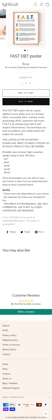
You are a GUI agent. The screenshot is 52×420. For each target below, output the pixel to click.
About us (6, 378)
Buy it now (26, 102)
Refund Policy (9, 349)
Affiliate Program (10, 388)
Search (5, 326)
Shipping (21, 67)
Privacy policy (9, 335)
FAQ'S (5, 330)
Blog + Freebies (10, 383)
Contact (6, 354)
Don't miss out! (13, 397)
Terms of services (11, 345)
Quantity (26, 78)
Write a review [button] (26, 311)
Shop (5, 369)
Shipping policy (10, 340)
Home (5, 364)
